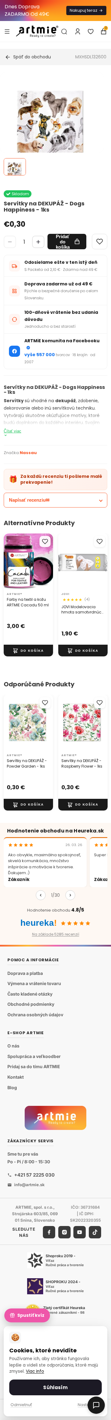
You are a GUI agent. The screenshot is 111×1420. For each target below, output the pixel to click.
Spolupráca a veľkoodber (34, 1056)
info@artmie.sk (29, 1184)
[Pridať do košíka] (28, 650)
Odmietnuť (21, 1404)
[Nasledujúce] (70, 895)
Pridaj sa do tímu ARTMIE (33, 1066)
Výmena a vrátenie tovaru (34, 983)
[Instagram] (64, 1232)
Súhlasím (55, 1387)
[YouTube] (79, 1232)
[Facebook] (49, 1232)
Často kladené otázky (29, 994)
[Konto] (77, 31)
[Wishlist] (99, 241)
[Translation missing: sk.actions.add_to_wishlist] (45, 541)
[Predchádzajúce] (41, 895)
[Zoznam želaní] (90, 31)
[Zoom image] (52, 124)
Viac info (35, 1371)
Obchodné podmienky (30, 1004)
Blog (12, 1087)
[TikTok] (95, 1232)
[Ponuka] (7, 31)
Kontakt (15, 1077)
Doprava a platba (25, 973)
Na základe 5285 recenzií (55, 934)
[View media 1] (15, 166)
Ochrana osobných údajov (35, 1014)
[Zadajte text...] (64, 31)
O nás (13, 1045)
